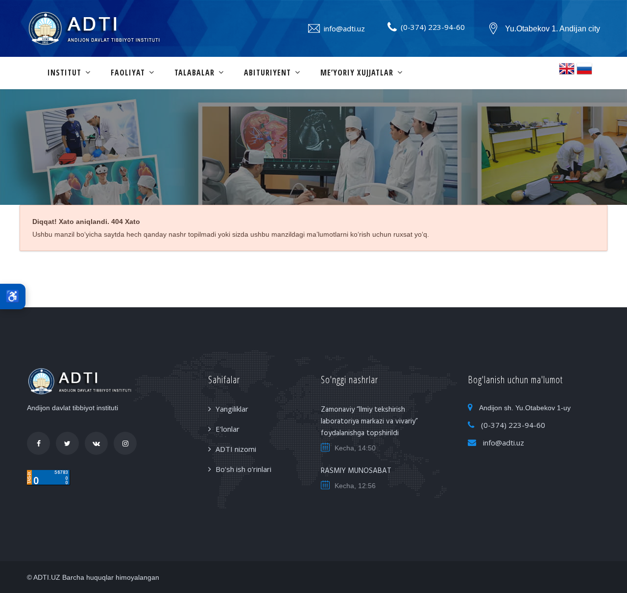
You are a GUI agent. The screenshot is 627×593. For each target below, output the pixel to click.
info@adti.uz (344, 28)
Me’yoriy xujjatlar (356, 72)
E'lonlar (228, 429)
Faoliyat (128, 72)
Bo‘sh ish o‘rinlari (243, 469)
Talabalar (194, 72)
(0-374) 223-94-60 (433, 27)
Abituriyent (267, 72)
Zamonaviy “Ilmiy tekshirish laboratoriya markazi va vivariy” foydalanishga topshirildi (369, 421)
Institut (64, 72)
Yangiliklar (232, 409)
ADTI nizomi (236, 449)
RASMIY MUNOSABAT (356, 471)
